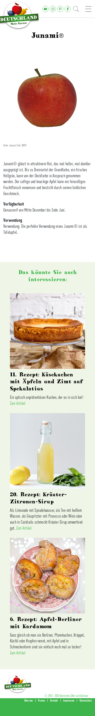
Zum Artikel (17, 403)
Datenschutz (86, 700)
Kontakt (54, 700)
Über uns (28, 700)
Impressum (68, 700)
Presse (41, 700)
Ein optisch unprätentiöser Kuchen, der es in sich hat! (46, 397)
